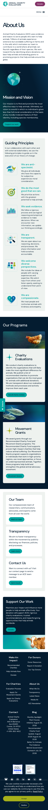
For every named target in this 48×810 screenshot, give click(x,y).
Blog (34, 712)
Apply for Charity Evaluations (13, 699)
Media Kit (34, 700)
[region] (24, 795)
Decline (24, 805)
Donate (40, 4)
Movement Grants (15, 476)
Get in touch (15, 583)
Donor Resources (34, 662)
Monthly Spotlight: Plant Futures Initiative (34, 720)
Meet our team (16, 519)
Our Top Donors (34, 670)
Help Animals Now (13, 671)
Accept (24, 799)
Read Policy (38, 791)
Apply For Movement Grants (13, 693)
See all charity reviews (16, 395)
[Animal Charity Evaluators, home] (14, 3)
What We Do (34, 689)
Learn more (15, 551)
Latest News (34, 696)
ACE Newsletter (34, 703)
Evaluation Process (13, 689)
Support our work (11, 124)
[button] (38, 12)
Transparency (34, 692)
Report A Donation (34, 666)
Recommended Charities (14, 666)
